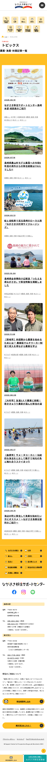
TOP (6, 37)
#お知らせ (8, 120)
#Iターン (23, 120)
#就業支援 (21, 117)
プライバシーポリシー (9, 739)
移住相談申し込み (24, 701)
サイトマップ (20, 739)
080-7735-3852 (13, 655)
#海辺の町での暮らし (25, 236)
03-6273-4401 (13, 658)
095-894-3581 (13, 621)
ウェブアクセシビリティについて (35, 739)
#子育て (14, 117)
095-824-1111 (12, 624)
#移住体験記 (8, 294)
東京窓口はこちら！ (23, 726)
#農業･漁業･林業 (32, 117)
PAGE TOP (43, 750)
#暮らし (7, 117)
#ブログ (17, 294)
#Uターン (16, 120)
